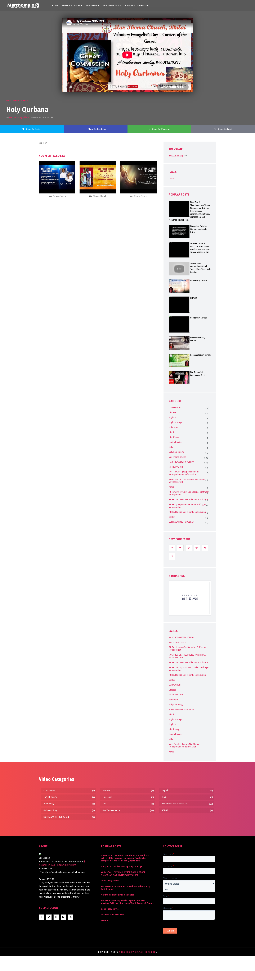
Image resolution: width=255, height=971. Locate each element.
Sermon (193, 298)
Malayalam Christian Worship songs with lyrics (198, 229)
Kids (171, 447)
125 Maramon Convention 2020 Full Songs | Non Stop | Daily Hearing (200, 268)
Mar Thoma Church (17, 100)
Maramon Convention (137, 5)
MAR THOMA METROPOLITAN (181, 462)
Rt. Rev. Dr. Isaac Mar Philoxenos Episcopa (188, 499)
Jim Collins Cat (175, 442)
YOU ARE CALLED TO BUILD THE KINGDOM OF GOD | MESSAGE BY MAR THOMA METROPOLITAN (200, 248)
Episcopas (173, 427)
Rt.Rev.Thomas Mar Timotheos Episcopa (187, 512)
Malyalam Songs (176, 452)
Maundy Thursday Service (197, 339)
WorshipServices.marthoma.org (137, 952)
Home (55, 5)
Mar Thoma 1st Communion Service (198, 373)
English (172, 417)
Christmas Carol (112, 5)
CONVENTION (174, 407)
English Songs (175, 422)
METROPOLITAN (176, 467)
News (171, 487)
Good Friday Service (198, 280)
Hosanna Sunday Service (200, 355)
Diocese (172, 412)
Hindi (171, 432)
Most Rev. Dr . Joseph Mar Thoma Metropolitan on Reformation (184, 473)
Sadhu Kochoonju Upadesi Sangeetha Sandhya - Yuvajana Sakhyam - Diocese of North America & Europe (127, 901)
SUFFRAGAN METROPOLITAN (181, 522)
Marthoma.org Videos (19, 117)
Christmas (92, 5)
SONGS (172, 517)
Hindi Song (174, 437)
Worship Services (71, 5)
